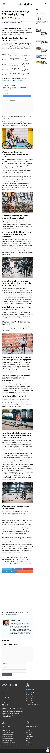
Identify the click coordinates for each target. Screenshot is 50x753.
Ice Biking (28, 730)
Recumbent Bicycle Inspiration (9, 744)
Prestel (29, 161)
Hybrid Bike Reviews (31, 702)
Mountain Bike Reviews (31, 693)
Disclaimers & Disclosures (8, 699)
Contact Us (5, 695)
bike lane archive (18, 80)
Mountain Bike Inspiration (8, 742)
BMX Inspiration (6, 730)
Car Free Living (29, 732)
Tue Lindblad (13, 17)
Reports (28, 742)
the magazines (22, 169)
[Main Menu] (4, 4)
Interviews (9, 8)
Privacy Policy (5, 697)
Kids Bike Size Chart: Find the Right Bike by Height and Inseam (44, 50)
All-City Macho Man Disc (8, 401)
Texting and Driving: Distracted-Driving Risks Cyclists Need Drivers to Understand (44, 33)
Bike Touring (29, 740)
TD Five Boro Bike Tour (24, 472)
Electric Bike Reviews (31, 696)
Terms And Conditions (7, 701)
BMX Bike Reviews (30, 698)
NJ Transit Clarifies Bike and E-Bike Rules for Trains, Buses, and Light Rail (42, 16)
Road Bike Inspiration (7, 746)
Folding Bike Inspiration (7, 738)
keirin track (7, 372)
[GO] (45, 4)
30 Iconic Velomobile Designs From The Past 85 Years (44, 64)
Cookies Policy (5, 703)
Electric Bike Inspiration (7, 734)
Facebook (4, 614)
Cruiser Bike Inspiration (8, 732)
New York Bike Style (26, 116)
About (3, 691)
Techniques (29, 744)
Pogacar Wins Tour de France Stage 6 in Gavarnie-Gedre (42, 12)
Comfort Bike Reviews (31, 700)
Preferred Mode (10, 189)
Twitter (9, 614)
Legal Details (5, 693)
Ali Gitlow (18, 159)
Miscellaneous (29, 736)
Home (3, 8)
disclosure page (13, 22)
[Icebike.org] (25, 4)
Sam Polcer (6, 118)
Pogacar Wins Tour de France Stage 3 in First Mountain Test (42, 22)
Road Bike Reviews (30, 694)
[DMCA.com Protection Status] (7, 717)
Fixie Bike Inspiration (7, 736)
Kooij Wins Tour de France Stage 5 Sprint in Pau (41, 19)
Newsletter (5, 689)
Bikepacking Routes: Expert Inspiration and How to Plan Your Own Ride (44, 42)
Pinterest (15, 614)
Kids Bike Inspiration (7, 740)
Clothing (28, 738)
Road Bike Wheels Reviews (32, 704)
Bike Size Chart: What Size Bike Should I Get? (44, 57)
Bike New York (22, 457)
